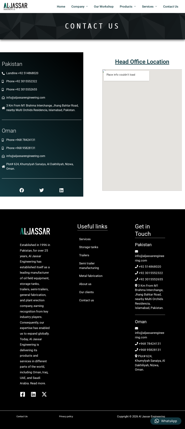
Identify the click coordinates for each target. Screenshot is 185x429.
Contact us (86, 300)
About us (85, 284)
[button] (165, 421)
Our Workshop (104, 6)
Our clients (86, 292)
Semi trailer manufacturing (89, 266)
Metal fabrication (90, 276)
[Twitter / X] (44, 394)
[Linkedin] (33, 394)
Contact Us (170, 6)
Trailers (84, 255)
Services (148, 6)
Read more (37, 383)
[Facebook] (22, 394)
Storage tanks (88, 247)
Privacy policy (66, 416)
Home (61, 6)
